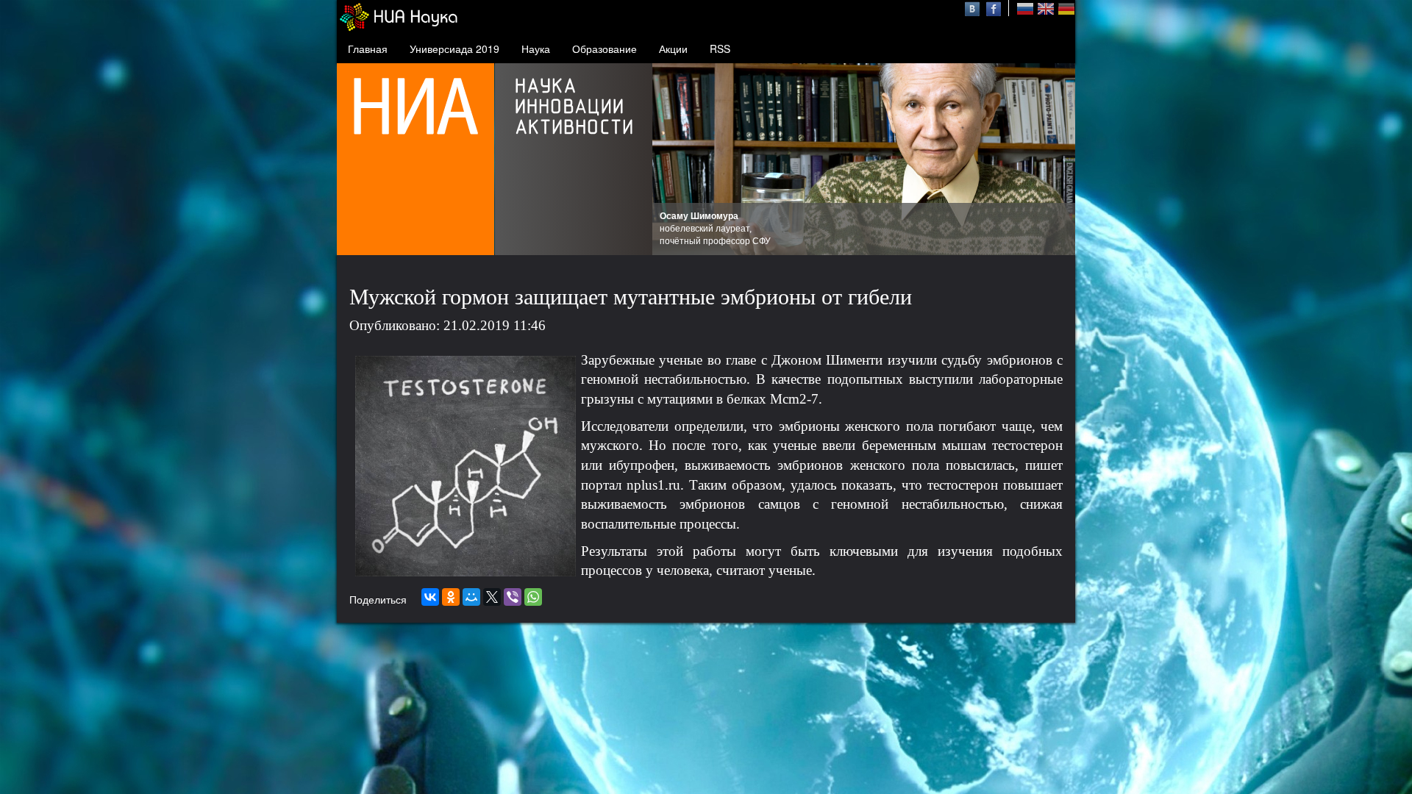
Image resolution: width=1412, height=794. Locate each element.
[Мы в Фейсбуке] (993, 7)
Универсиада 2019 (454, 48)
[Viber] (512, 597)
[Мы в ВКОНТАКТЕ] (974, 7)
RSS (720, 48)
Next (1056, 159)
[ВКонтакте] (430, 597)
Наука (535, 48)
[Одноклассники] (451, 597)
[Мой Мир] (471, 597)
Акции (673, 48)
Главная (368, 48)
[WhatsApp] (533, 597)
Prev (671, 159)
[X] (492, 597)
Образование (604, 48)
